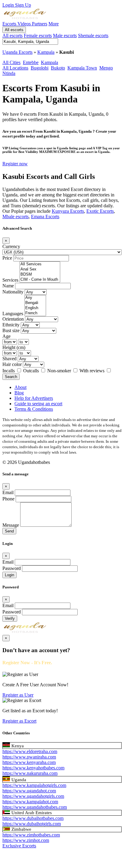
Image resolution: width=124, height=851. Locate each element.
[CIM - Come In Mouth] (40, 279)
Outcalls (31, 370)
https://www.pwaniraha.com (29, 756)
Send (9, 531)
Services (10, 280)
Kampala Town (82, 67)
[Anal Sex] (40, 269)
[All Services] (40, 264)
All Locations (15, 67)
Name (8, 285)
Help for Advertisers (33, 398)
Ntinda (8, 73)
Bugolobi (39, 67)
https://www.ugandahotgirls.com (33, 796)
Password (11, 568)
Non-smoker (59, 370)
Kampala (45, 52)
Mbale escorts (15, 216)
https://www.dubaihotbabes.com (33, 818)
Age (6, 336)
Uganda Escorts (17, 52)
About (20, 387)
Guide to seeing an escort (38, 403)
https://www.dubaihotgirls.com (31, 823)
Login (8, 5)
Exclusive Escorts (19, 845)
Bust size (11, 330)
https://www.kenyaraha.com (29, 762)
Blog (19, 392)
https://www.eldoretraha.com (29, 751)
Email (8, 492)
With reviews (92, 370)
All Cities (11, 62)
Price (7, 257)
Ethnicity (11, 324)
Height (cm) (13, 347)
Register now (15, 163)
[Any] (35, 297)
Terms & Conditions (33, 409)
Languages (12, 313)
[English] (35, 308)
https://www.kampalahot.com (30, 801)
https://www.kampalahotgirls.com (34, 785)
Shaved (9, 358)
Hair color (12, 364)
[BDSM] (40, 274)
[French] (35, 313)
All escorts (14, 30)
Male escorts (65, 35)
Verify (10, 618)
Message (10, 525)
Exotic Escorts (100, 211)
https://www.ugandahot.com (29, 790)
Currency (11, 246)
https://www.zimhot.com (25, 840)
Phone (8, 498)
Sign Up (23, 5)
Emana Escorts (45, 216)
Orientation (13, 319)
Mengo (106, 67)
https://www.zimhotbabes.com (31, 834)
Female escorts (38, 35)
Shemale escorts (93, 35)
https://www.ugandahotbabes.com (34, 807)
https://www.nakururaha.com (29, 773)
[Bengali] (35, 303)
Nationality (12, 291)
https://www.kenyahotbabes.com (33, 767)
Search (11, 376)
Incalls (9, 370)
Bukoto (58, 67)
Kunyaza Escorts (68, 211)
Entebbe (31, 62)
